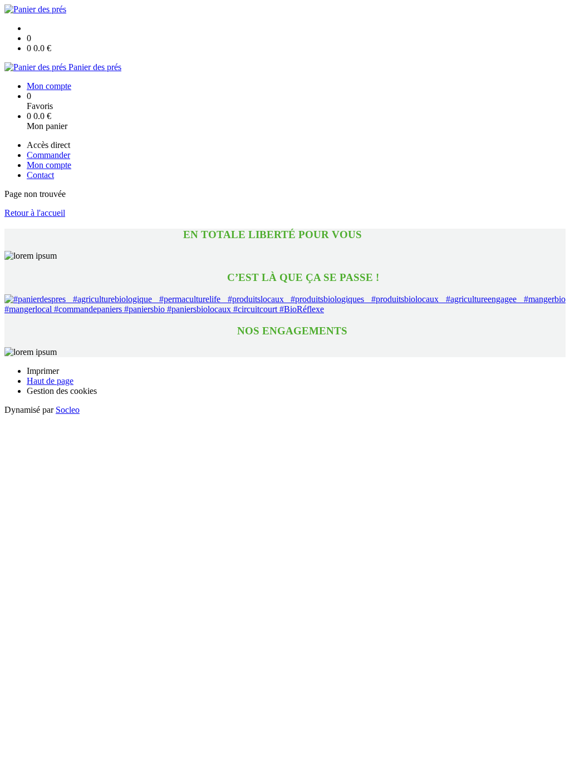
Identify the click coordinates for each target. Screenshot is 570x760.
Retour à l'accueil (34, 213)
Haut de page (50, 381)
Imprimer (43, 371)
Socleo (68, 409)
